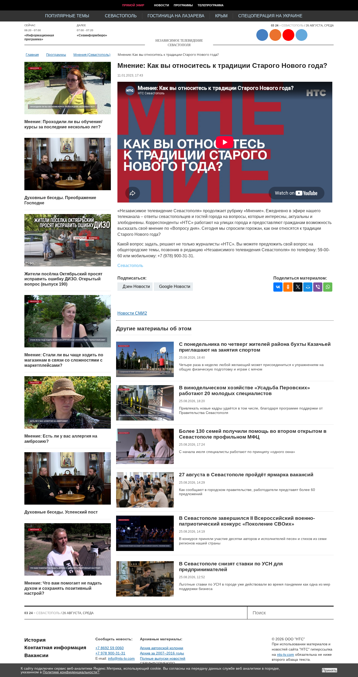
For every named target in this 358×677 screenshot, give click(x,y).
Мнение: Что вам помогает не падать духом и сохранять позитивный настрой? (63, 588)
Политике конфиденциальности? (71, 672)
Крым (221, 16)
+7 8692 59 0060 (109, 648)
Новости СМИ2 (132, 313)
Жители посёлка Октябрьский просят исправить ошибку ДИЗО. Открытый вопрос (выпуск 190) (63, 279)
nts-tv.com (285, 654)
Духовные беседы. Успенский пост (61, 512)
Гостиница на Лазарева (176, 16)
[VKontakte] (278, 287)
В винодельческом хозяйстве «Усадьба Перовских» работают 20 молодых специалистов (244, 390)
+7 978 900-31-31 (110, 653)
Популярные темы (67, 16)
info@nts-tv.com (121, 658)
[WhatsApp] (327, 287)
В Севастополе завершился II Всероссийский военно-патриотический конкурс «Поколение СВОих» (247, 521)
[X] (297, 287)
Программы (183, 5)
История (35, 640)
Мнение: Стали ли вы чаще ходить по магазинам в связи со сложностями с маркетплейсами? (63, 360)
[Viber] (317, 287)
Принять (329, 670)
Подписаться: (132, 278)
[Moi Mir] (307, 287)
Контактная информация (55, 647)
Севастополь (121, 16)
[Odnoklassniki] (287, 287)
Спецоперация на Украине (270, 16)
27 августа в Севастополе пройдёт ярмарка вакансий (246, 474)
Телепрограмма (211, 5)
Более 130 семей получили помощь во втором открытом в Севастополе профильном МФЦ (253, 434)
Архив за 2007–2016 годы (162, 653)
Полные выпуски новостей (162, 658)
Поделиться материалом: (300, 278)
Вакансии (36, 655)
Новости (161, 5)
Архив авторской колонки (161, 648)
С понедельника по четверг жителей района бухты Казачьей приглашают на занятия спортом (255, 347)
